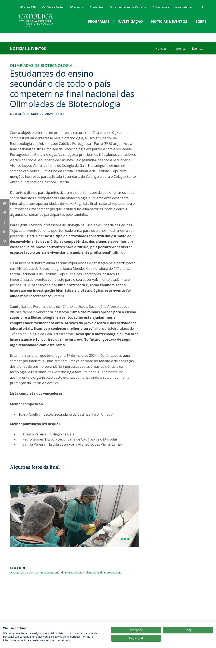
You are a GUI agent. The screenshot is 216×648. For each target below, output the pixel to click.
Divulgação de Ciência (24, 572)
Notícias (160, 48)
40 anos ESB (28, 7)
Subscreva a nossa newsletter (173, 7)
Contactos (96, 7)
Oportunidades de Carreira (128, 7)
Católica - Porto (52, 7)
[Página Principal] (41, 30)
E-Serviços (76, 7)
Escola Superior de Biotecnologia (61, 572)
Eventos (197, 48)
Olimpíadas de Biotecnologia (41, 65)
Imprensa (179, 48)
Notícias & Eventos (28, 48)
